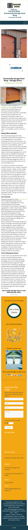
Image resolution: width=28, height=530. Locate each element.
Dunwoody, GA (9, 83)
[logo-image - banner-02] (14, 43)
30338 (12, 295)
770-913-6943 (14, 11)
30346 (16, 295)
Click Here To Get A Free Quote (14, 301)
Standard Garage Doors (14, 348)
